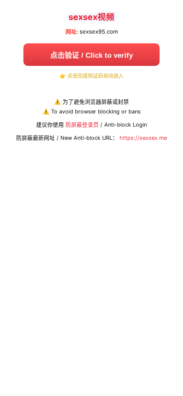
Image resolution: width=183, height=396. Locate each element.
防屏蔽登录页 (82, 125)
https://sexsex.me (143, 138)
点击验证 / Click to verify (91, 55)
